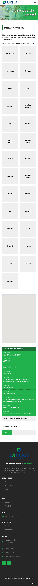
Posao (6, 489)
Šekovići (10, 246)
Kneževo (28, 124)
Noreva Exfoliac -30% (9, 393)
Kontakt (7, 493)
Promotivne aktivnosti (11, 516)
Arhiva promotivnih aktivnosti (17, 419)
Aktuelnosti (8, 502)
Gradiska (10, 106)
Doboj (10, 89)
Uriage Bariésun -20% (9, 367)
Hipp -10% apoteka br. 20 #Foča (13, 355)
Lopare (27, 159)
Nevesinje (10, 194)
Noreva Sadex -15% (9, 387)
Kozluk (10, 159)
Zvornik (10, 281)
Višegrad (28, 264)
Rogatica (10, 229)
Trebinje (28, 246)
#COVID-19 (8, 506)
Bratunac (10, 71)
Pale (10, 211)
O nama (7, 482)
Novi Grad (27, 194)
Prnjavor (27, 211)
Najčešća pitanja (9, 529)
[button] (24, 319)
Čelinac (28, 71)
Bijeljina (28, 54)
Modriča (10, 176)
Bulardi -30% (7, 373)
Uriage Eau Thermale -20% (11, 408)
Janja (10, 124)
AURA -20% (6, 361)
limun (34, 584)
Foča (28, 89)
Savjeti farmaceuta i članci (12, 526)
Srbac (28, 229)
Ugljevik (10, 264)
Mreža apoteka (9, 485)
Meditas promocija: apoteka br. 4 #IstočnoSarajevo (19, 414)
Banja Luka (10, 54)
